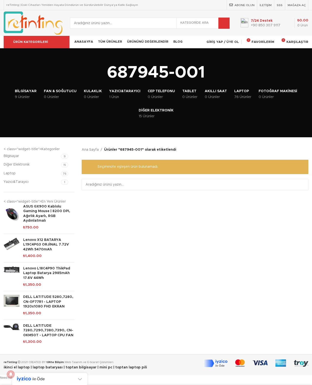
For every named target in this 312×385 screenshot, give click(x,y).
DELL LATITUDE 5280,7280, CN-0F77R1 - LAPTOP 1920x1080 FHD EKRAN (48, 301)
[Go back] (101, 73)
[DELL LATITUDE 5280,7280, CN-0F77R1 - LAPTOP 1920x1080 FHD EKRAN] (12, 305)
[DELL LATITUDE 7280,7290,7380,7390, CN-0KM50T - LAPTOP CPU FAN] (12, 334)
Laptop (10, 173)
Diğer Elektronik (16, 164)
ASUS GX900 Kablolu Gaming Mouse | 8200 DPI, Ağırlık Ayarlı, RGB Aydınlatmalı (46, 214)
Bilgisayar (11, 156)
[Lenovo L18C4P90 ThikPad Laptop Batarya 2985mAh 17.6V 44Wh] (12, 276)
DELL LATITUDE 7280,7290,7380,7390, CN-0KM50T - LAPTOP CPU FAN (48, 330)
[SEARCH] (224, 23)
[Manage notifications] (11, 374)
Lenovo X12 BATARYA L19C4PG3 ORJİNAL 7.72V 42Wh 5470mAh (46, 244)
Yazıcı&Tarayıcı (16, 182)
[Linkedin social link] (221, 5)
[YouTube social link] (215, 5)
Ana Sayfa (90, 149)
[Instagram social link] (209, 5)
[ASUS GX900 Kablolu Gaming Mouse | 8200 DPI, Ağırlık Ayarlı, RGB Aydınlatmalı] (12, 217)
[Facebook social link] (196, 5)
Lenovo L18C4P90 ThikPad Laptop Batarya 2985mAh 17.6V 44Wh (46, 273)
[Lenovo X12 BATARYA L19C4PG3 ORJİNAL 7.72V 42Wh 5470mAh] (12, 248)
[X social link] (203, 5)
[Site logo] (33, 23)
